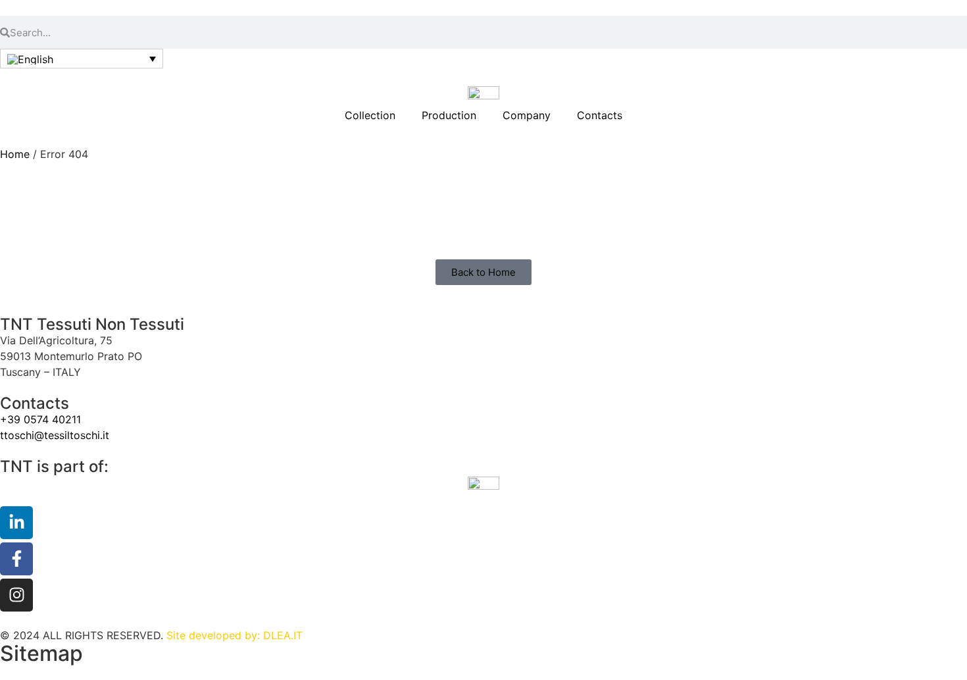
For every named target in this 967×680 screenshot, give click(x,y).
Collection (370, 115)
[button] (81, 58)
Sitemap (41, 653)
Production (449, 115)
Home (15, 154)
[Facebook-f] (16, 558)
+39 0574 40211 (40, 419)
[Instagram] (16, 595)
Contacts (599, 115)
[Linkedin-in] (16, 522)
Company (527, 115)
